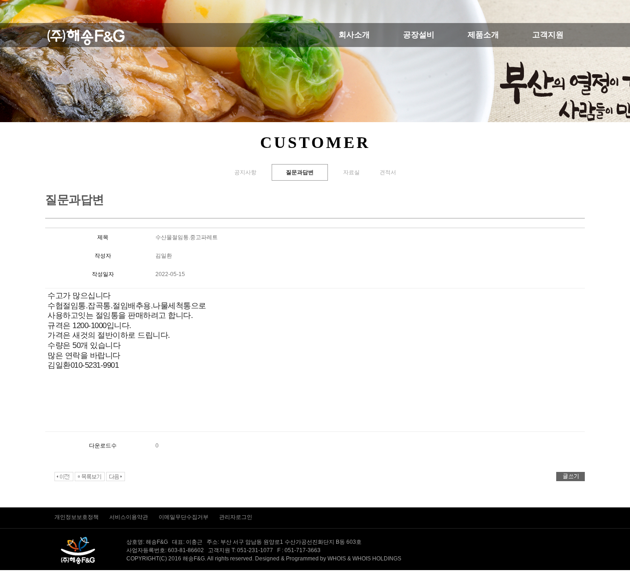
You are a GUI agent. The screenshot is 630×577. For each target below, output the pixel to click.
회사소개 (354, 34)
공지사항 (245, 172)
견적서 (388, 172)
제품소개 (483, 34)
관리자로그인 (235, 517)
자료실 (351, 172)
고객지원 (548, 34)
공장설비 (418, 34)
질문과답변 (300, 172)
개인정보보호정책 (77, 517)
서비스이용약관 (129, 517)
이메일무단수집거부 (184, 517)
